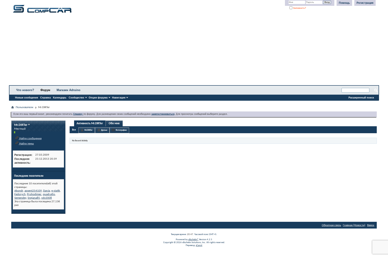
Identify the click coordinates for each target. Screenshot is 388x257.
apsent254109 (33, 190)
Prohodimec (34, 194)
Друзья (104, 130)
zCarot (199, 245)
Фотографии (121, 130)
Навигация (118, 97)
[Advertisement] (140, 50)
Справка (45, 97)
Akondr (18, 190)
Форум (45, 90)
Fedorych (20, 194)
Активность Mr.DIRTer (90, 123)
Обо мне (114, 123)
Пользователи (24, 107)
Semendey (20, 197)
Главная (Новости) (354, 225)
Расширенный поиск (361, 97)
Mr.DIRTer (88, 130)
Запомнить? (299, 8)
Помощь (344, 2)
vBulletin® (193, 239)
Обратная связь (331, 225)
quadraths (49, 194)
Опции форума (98, 97)
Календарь (59, 97)
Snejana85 (34, 197)
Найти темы (26, 143)
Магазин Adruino (68, 90)
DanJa (46, 190)
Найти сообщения (30, 138)
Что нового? (25, 90)
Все (74, 130)
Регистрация (365, 2)
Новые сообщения (26, 97)
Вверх (370, 225)
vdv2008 (46, 197)
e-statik (55, 190)
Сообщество (76, 97)
